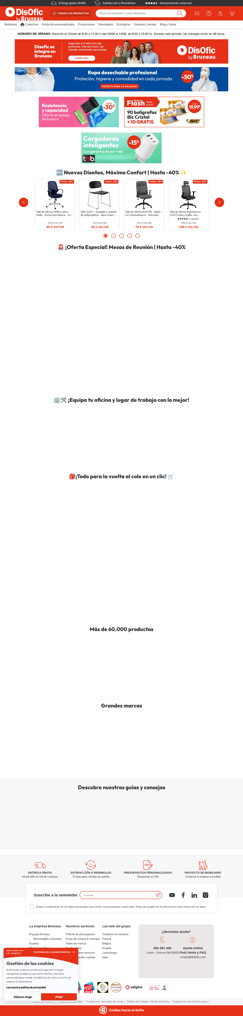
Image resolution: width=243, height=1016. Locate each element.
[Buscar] (180, 13)
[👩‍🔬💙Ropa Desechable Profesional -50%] (121, 79)
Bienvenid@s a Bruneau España (45, 941)
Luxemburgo (109, 952)
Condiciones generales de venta (104, 1001)
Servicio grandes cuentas (80, 957)
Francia (106, 938)
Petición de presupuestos (80, 934)
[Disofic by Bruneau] (121, 51)
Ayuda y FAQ (73, 948)
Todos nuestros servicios (80, 952)
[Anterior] (23, 202)
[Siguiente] (219, 202)
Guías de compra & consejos (83, 938)
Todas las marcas (76, 943)
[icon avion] (157, 895)
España (106, 948)
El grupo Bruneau (39, 934)
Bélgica (106, 943)
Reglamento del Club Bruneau (190, 1001)
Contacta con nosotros (115, 934)
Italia (105, 957)
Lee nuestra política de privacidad (26, 987)
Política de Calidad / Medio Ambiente (148, 1001)
